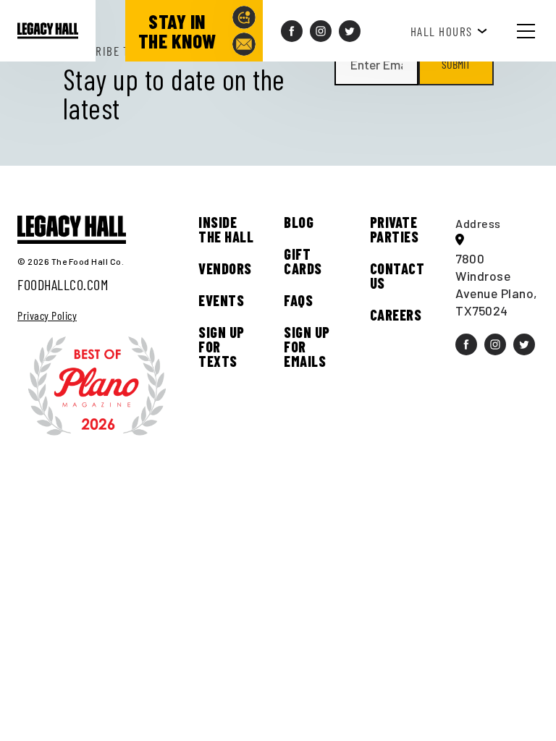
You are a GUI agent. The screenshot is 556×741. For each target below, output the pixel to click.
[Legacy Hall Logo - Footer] (71, 230)
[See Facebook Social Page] (292, 31)
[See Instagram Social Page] (321, 31)
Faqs (298, 300)
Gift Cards (303, 261)
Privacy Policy (47, 315)
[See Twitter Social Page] (350, 31)
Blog (298, 222)
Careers (396, 314)
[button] (537, 31)
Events (221, 300)
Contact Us (397, 276)
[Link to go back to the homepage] (47, 30)
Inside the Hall (225, 229)
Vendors (225, 268)
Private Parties (394, 229)
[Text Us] (244, 17)
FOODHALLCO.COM (62, 284)
